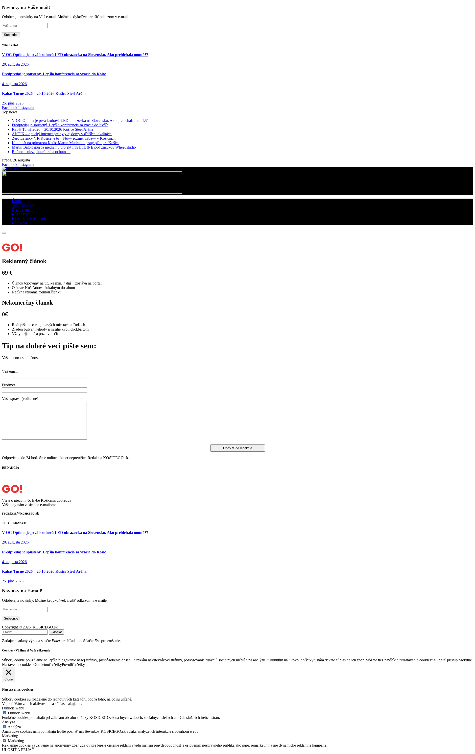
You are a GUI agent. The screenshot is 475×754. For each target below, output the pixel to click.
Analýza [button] (8, 722)
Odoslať (56, 632)
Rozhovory (21, 214)
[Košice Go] (12, 169)
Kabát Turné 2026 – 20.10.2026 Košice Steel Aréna (44, 93)
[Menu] (4, 233)
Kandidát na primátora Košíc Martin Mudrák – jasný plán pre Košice (65, 143)
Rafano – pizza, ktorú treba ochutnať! (41, 152)
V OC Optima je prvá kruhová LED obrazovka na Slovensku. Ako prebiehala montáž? (75, 54)
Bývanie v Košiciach (29, 218)
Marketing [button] (10, 736)
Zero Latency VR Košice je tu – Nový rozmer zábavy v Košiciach (64, 138)
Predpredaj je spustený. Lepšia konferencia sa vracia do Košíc (54, 74)
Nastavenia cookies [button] (17, 664)
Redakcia (19, 223)
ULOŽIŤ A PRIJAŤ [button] (18, 750)
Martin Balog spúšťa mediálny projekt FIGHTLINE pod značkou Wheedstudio (74, 147)
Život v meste (23, 210)
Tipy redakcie (23, 205)
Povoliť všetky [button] (73, 664)
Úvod (16, 201)
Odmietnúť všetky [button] (47, 664)
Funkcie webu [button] (13, 708)
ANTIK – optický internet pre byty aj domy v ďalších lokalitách (62, 134)
